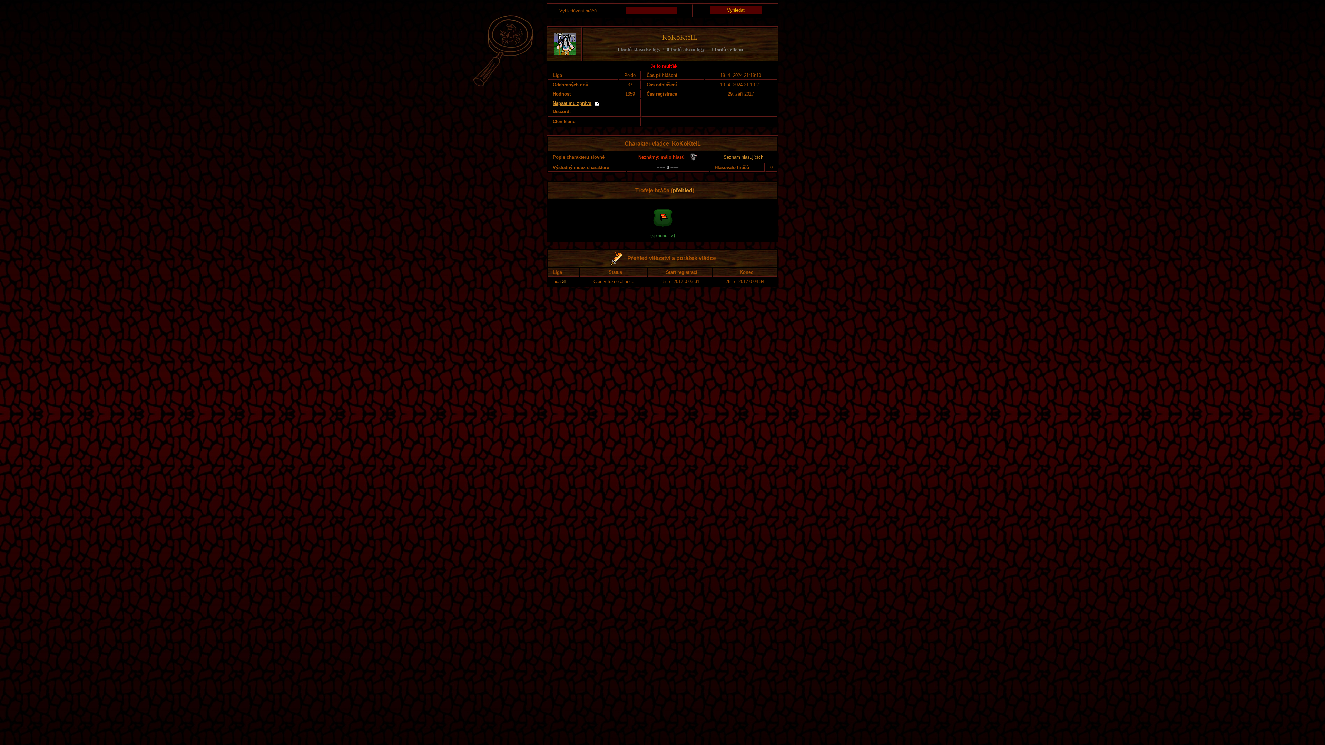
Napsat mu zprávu (572, 103)
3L (564, 281)
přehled (683, 190)
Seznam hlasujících (743, 157)
